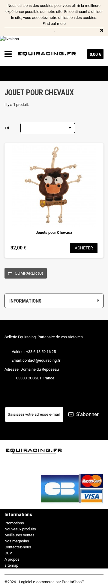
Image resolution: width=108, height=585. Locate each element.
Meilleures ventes (19, 535)
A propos (12, 559)
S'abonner (87, 414)
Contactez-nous (17, 547)
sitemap (11, 565)
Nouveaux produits (20, 529)
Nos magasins (16, 541)
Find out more (54, 23)
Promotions (14, 523)
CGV (8, 553)
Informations (25, 301)
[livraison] (54, 39)
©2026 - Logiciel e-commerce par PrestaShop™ (44, 582)
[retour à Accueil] (6, 73)
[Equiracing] (47, 54)
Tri (6, 128)
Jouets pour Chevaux (54, 232)
